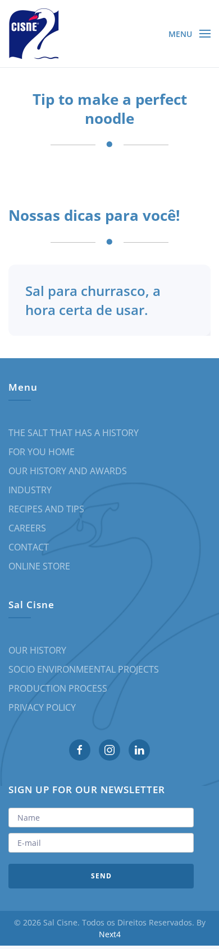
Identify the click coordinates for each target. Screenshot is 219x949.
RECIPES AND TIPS (46, 509)
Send (101, 876)
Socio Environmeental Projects (83, 669)
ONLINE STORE (39, 566)
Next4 (110, 934)
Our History (37, 650)
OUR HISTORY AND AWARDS (67, 471)
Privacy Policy (42, 707)
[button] (189, 33)
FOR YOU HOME (41, 452)
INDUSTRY (30, 490)
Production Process (57, 688)
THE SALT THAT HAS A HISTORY (73, 433)
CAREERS (27, 528)
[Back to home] (33, 33)
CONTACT (28, 547)
